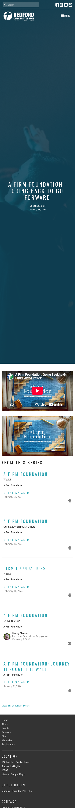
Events (5, 728)
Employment (8, 744)
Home (5, 720)
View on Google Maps (13, 774)
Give (4, 736)
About (5, 724)
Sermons (6, 732)
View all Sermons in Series (16, 705)
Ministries (7, 740)
